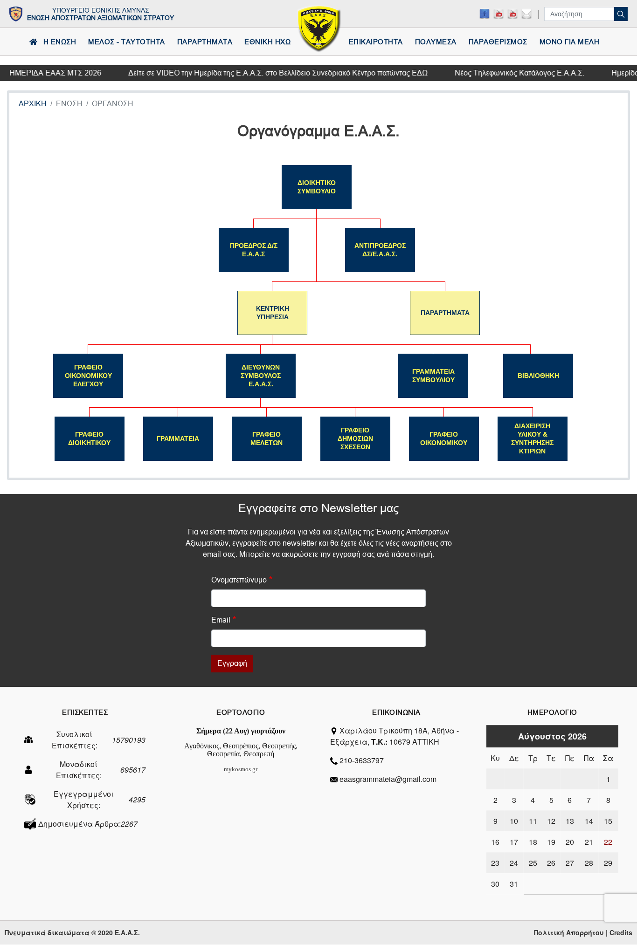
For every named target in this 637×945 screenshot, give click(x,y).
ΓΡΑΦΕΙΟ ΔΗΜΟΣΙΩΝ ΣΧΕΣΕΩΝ (355, 438)
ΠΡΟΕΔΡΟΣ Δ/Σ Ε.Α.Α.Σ (253, 250)
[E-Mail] (526, 14)
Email (220, 620)
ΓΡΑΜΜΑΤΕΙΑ (178, 438)
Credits (620, 932)
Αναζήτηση (621, 14)
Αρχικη (33, 104)
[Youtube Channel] (512, 14)
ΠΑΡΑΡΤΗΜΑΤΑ (445, 312)
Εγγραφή (232, 663)
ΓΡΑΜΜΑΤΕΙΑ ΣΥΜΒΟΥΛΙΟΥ (433, 375)
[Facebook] (484, 14)
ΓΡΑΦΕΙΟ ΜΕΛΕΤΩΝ (266, 438)
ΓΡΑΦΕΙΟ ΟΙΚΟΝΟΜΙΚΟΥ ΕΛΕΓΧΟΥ (88, 375)
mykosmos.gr (240, 769)
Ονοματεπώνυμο (239, 580)
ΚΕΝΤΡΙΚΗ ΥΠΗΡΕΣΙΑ (272, 313)
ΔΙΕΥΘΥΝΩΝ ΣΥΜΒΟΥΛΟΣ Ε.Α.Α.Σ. (261, 375)
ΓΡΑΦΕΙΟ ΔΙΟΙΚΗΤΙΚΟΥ (89, 438)
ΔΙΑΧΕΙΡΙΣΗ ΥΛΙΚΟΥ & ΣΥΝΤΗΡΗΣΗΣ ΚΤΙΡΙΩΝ (532, 438)
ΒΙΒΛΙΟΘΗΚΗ (538, 375)
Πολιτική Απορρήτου (569, 932)
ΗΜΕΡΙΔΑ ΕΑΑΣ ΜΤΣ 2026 (49, 73)
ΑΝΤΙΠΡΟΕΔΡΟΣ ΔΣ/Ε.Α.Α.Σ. (380, 250)
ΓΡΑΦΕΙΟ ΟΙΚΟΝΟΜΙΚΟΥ (443, 438)
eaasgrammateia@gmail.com (387, 779)
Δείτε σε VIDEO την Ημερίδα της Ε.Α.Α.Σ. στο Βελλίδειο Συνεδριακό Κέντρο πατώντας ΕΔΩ (271, 73)
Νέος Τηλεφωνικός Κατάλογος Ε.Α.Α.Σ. (513, 73)
